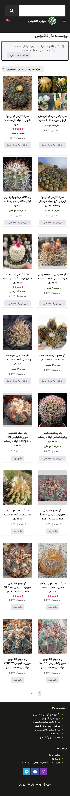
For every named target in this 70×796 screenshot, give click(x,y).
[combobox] (42, 10)
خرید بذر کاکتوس (51, 718)
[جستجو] (11, 10)
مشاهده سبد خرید (18, 55)
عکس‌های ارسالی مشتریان (46, 714)
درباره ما (56, 759)
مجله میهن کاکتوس (49, 737)
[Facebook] (35, 771)
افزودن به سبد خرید (52, 144)
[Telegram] (26, 771)
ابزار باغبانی (54, 733)
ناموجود (17, 458)
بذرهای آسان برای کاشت (47, 726)
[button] (64, 20)
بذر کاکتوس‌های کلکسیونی (46, 722)
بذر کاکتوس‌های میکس (47, 729)
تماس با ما (54, 755)
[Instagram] (43, 771)
